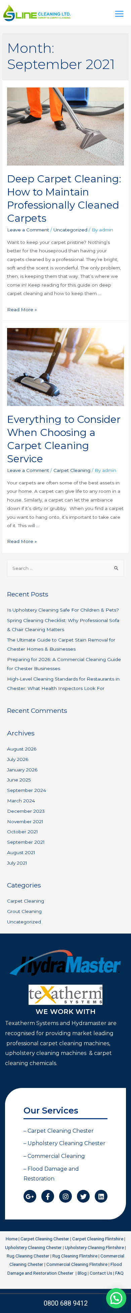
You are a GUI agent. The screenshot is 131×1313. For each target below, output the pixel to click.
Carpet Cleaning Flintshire (97, 1238)
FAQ (119, 1273)
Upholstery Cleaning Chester (33, 1247)
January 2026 (22, 769)
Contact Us (101, 1273)
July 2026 (17, 759)
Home (11, 1238)
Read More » (22, 309)
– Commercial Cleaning (54, 1156)
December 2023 (26, 811)
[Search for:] (65, 568)
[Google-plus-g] (30, 1196)
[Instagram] (65, 1196)
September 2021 (26, 842)
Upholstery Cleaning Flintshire (94, 1247)
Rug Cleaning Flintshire (74, 1256)
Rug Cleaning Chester (28, 1256)
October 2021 (22, 831)
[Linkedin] (101, 1196)
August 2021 (21, 852)
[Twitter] (83, 1196)
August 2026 (21, 749)
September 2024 (26, 790)
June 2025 (19, 779)
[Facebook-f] (47, 1196)
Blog (82, 1273)
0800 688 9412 (66, 1303)
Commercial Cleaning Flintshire (76, 1264)
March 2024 (21, 800)
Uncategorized (70, 229)
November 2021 (25, 821)
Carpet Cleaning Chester (44, 1238)
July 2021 (17, 863)
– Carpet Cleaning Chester (59, 1131)
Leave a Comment (28, 229)
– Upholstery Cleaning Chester (64, 1143)
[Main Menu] (119, 14)
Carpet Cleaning (71, 470)
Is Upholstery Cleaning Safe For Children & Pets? (63, 610)
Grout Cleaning (24, 911)
